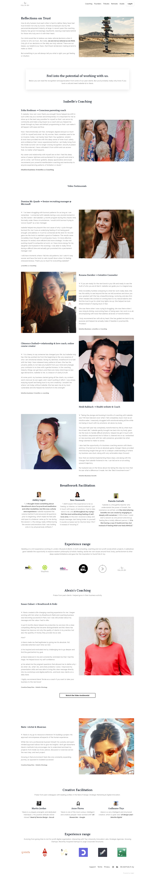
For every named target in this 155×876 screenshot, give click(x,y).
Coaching (88, 4)
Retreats (114, 4)
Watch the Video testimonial (77, 695)
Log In (130, 4)
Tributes (106, 4)
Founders (97, 4)
